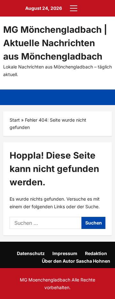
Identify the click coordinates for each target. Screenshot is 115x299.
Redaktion (96, 253)
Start (15, 120)
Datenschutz (31, 253)
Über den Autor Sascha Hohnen (76, 261)
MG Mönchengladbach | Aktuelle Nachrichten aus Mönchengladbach (55, 43)
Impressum (64, 253)
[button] (73, 8)
